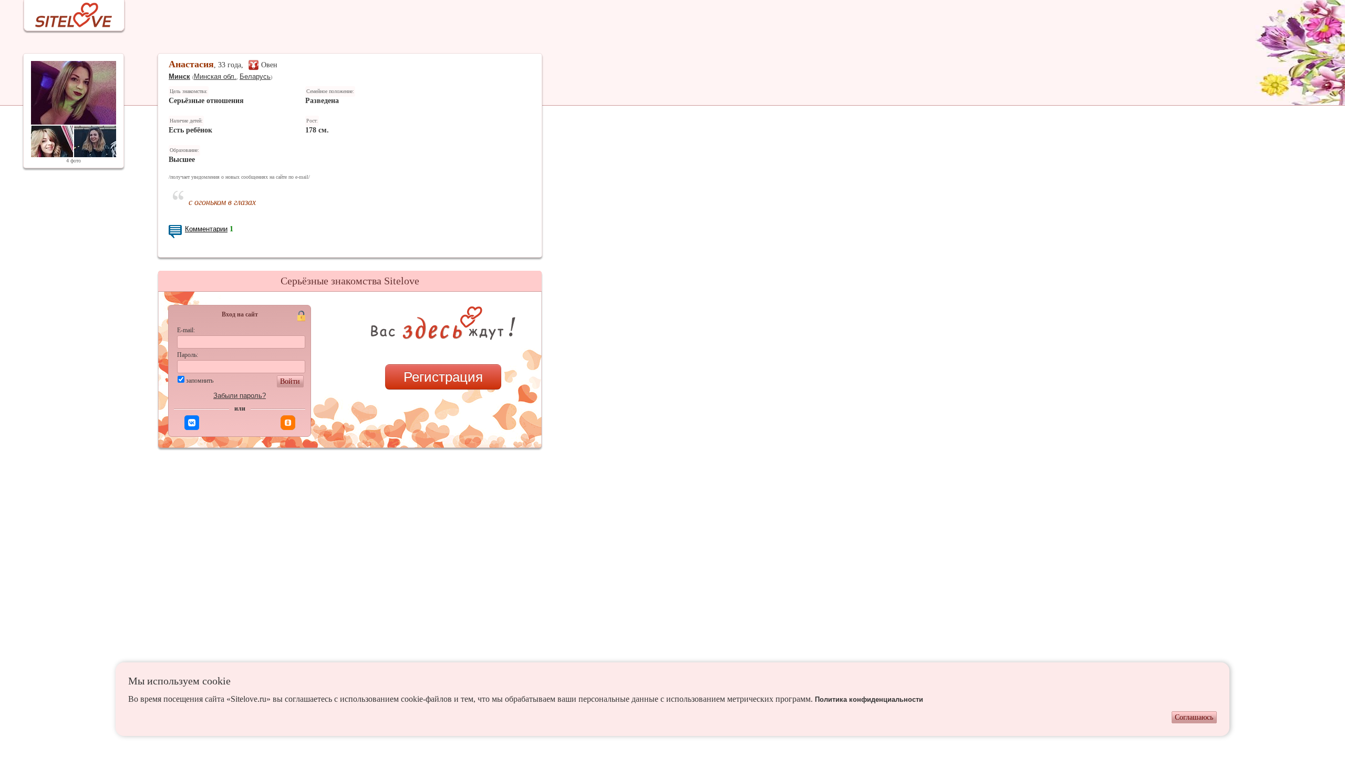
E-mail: (186, 330)
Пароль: (187, 355)
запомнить (199, 380)
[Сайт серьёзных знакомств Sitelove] (65, 12)
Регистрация (443, 377)
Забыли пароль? (239, 396)
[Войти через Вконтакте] (191, 422)
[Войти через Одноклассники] (288, 422)
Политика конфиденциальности (869, 699)
